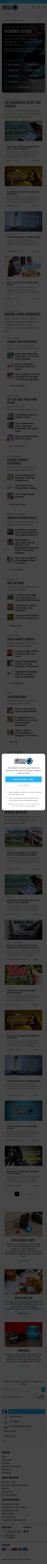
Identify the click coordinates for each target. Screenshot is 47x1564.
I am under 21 (23, 785)
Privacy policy (31, 806)
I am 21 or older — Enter (23, 779)
